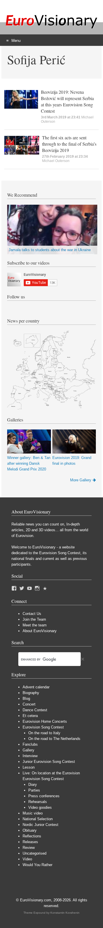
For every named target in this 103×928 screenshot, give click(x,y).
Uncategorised (34, 853)
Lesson (29, 767)
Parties (34, 790)
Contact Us (32, 613)
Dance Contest (35, 710)
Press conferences (44, 796)
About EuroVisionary (40, 631)
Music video (33, 813)
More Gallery (80, 480)
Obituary (30, 830)
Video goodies (40, 807)
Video (27, 859)
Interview (30, 756)
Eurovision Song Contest (43, 727)
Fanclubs (30, 744)
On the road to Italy (44, 733)
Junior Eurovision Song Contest (49, 761)
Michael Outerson (56, 161)
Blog (26, 698)
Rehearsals (37, 802)
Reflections (32, 836)
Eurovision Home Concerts (45, 721)
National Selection (38, 819)
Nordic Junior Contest (40, 824)
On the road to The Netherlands (54, 738)
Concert (29, 704)
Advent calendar (36, 687)
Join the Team (34, 619)
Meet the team (35, 625)
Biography (31, 693)
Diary (32, 784)
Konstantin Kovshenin (65, 912)
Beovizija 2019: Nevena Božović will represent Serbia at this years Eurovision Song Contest (67, 101)
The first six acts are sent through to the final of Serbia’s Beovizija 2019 (69, 143)
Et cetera (30, 716)
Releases (30, 842)
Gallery (28, 750)
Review (29, 847)
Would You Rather (37, 865)
